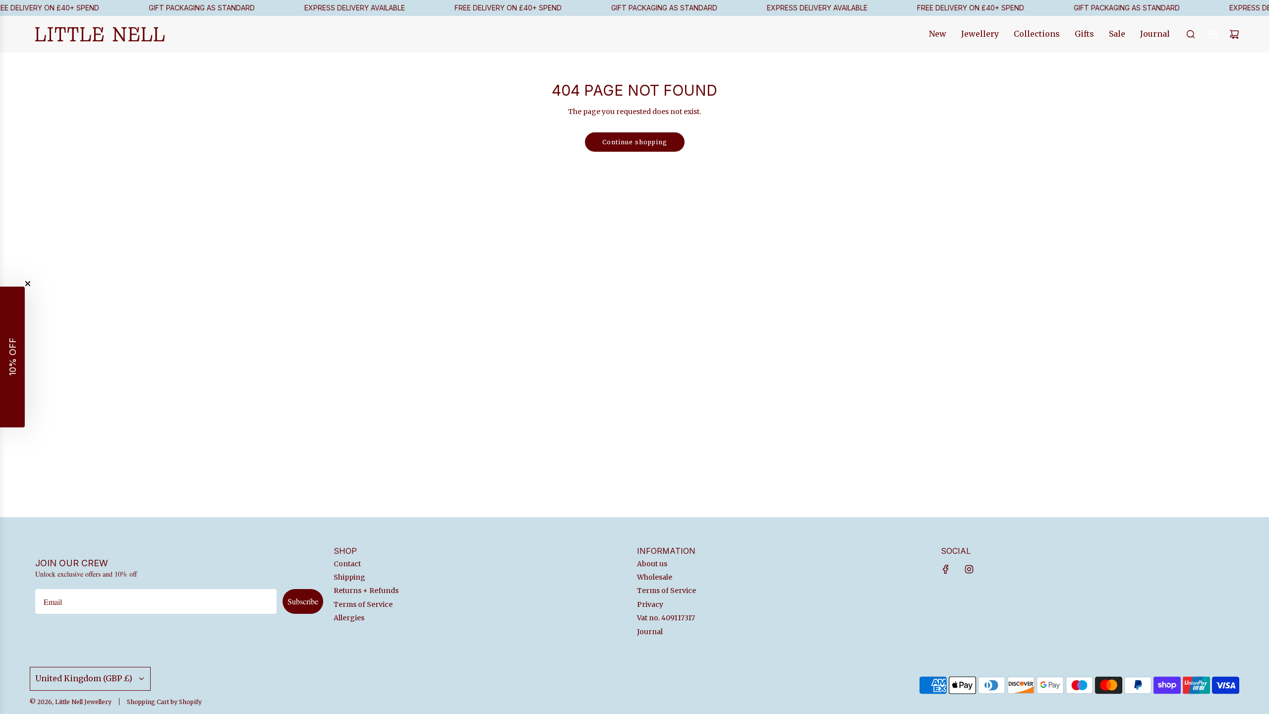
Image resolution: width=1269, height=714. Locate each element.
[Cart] (1234, 34)
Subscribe (303, 601)
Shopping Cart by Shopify (164, 702)
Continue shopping (634, 142)
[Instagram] (969, 569)
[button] (12, 357)
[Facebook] (946, 569)
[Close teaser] (28, 284)
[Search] (1191, 34)
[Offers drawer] (1212, 34)
